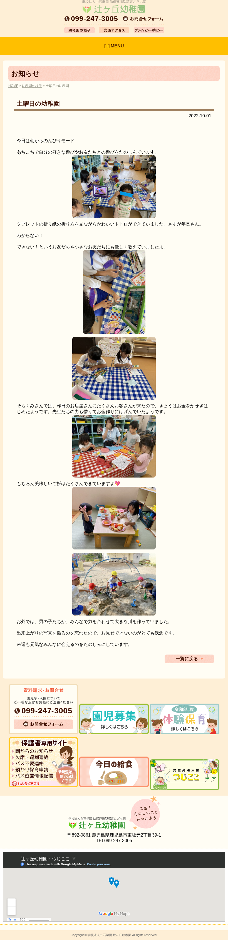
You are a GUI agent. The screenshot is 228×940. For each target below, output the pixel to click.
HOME (13, 86)
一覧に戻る (187, 658)
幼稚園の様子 (32, 86)
